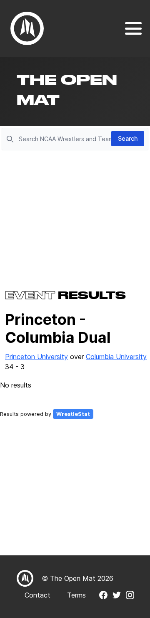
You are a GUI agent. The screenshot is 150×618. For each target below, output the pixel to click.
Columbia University (116, 356)
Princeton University (36, 356)
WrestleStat (73, 414)
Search (128, 138)
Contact (37, 595)
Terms (76, 595)
